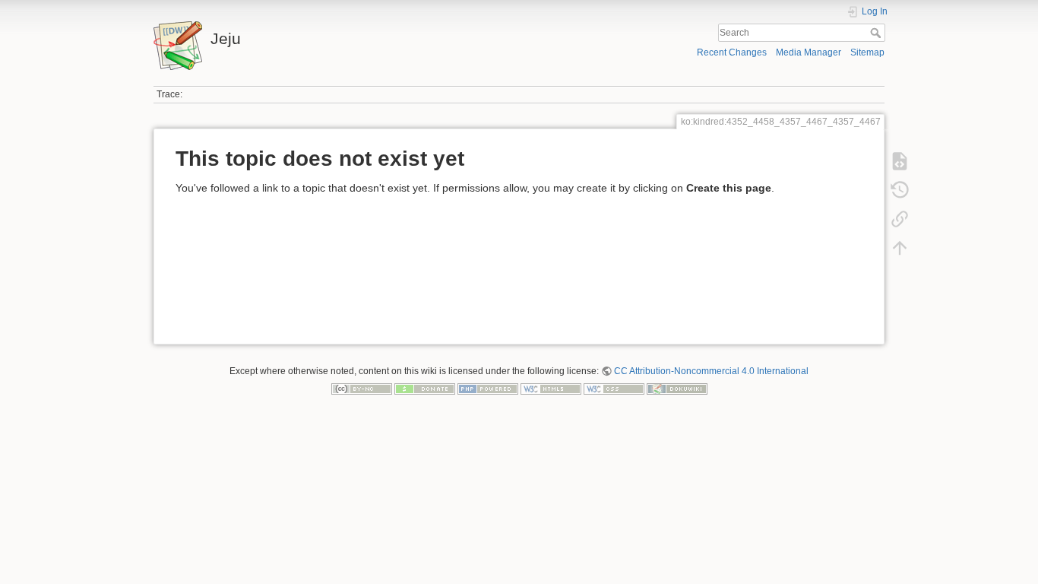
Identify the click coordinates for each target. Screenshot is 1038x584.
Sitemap (867, 52)
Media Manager (808, 52)
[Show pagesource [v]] (899, 161)
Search (877, 32)
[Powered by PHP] (487, 388)
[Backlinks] (899, 219)
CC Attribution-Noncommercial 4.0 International (711, 371)
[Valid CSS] (614, 388)
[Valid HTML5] (551, 388)
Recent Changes (732, 52)
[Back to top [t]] (899, 247)
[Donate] (424, 388)
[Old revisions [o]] (899, 190)
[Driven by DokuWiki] (677, 388)
